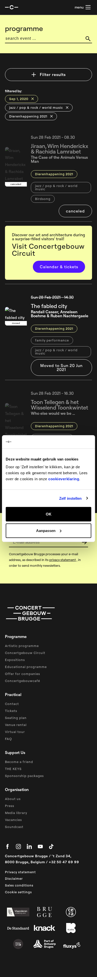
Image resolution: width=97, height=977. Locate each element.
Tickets (11, 711)
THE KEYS (13, 769)
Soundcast (14, 827)
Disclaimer (14, 878)
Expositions (15, 660)
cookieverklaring (63, 479)
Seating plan (16, 718)
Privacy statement (20, 872)
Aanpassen (45, 530)
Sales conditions (19, 885)
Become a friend (19, 762)
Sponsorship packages (24, 776)
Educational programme (26, 667)
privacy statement (62, 560)
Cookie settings (18, 892)
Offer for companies (22, 674)
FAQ (8, 739)
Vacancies (13, 820)
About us (13, 799)
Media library (16, 813)
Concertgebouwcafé (22, 681)
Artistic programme (22, 646)
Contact (12, 704)
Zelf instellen (70, 498)
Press (9, 806)
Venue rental (16, 725)
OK (48, 514)
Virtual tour (15, 732)
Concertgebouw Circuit (25, 653)
